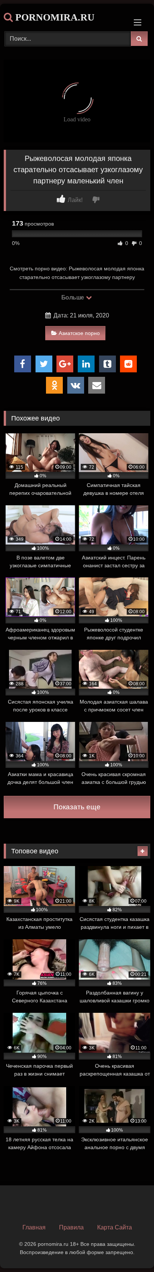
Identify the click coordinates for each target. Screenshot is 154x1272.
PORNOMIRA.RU (54, 17)
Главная (34, 1227)
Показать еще (77, 807)
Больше (73, 297)
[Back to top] (131, 1249)
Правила (71, 1227)
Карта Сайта (114, 1227)
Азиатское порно (79, 333)
